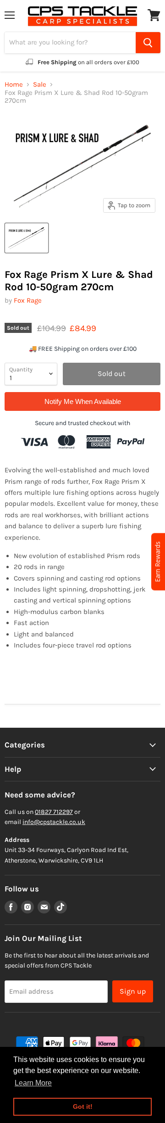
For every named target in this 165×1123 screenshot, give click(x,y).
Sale (39, 85)
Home (14, 85)
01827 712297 (54, 812)
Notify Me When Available (82, 401)
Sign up (133, 991)
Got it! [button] (83, 1106)
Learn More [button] (33, 1083)
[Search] (148, 42)
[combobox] (70, 42)
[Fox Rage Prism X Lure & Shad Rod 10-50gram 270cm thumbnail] (26, 238)
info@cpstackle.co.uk (53, 822)
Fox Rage (28, 300)
